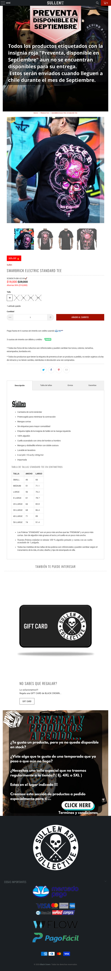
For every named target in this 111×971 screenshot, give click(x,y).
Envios (70, 385)
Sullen (9, 265)
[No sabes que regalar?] (55, 628)
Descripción (20, 385)
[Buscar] (97, 3)
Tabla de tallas (46, 385)
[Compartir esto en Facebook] (51, 370)
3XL (38, 298)
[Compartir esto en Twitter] (43, 370)
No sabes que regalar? (38, 683)
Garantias (92, 385)
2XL (30, 298)
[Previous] (9, 170)
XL (24, 298)
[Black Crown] (55, 3)
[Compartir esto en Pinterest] (59, 370)
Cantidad (10, 311)
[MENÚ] (1, 3)
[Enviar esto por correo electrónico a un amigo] (66, 370)
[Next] (102, 170)
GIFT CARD (27, 701)
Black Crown (45, 964)
